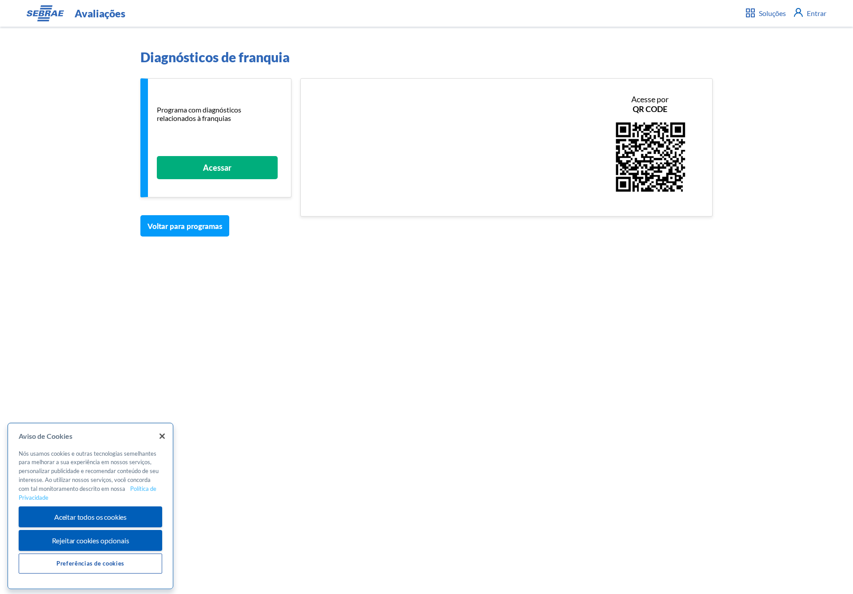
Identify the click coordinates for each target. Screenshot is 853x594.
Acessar (217, 168)
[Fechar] (162, 436)
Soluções (771, 13)
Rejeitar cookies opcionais (90, 540)
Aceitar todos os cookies (90, 517)
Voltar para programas (185, 226)
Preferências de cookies (90, 563)
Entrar (815, 13)
